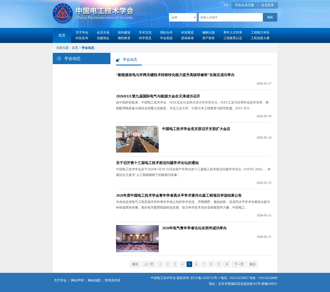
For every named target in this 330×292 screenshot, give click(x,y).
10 (226, 264)
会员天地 (103, 32)
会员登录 (267, 5)
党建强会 (103, 38)
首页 (62, 35)
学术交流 (145, 32)
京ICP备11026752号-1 (205, 278)
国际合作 (166, 32)
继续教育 (124, 38)
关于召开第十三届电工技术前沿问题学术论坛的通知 (157, 163)
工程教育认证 (232, 38)
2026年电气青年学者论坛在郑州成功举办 (194, 228)
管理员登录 (112, 280)
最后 (252, 264)
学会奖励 (166, 38)
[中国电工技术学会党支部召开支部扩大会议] (137, 151)
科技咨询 (82, 38)
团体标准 (187, 38)
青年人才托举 (232, 32)
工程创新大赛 (260, 38)
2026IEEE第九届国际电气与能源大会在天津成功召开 (158, 96)
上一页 (149, 264)
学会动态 (88, 47)
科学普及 (145, 38)
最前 (135, 264)
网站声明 (77, 280)
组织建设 (124, 32)
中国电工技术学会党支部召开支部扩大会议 (196, 129)
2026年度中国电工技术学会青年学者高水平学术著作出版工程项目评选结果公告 (179, 195)
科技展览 (187, 32)
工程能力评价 (260, 32)
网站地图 (94, 280)
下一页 (239, 264)
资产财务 (208, 38)
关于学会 (82, 32)
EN (226, 5)
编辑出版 (208, 32)
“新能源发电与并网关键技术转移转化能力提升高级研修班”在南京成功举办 (175, 75)
